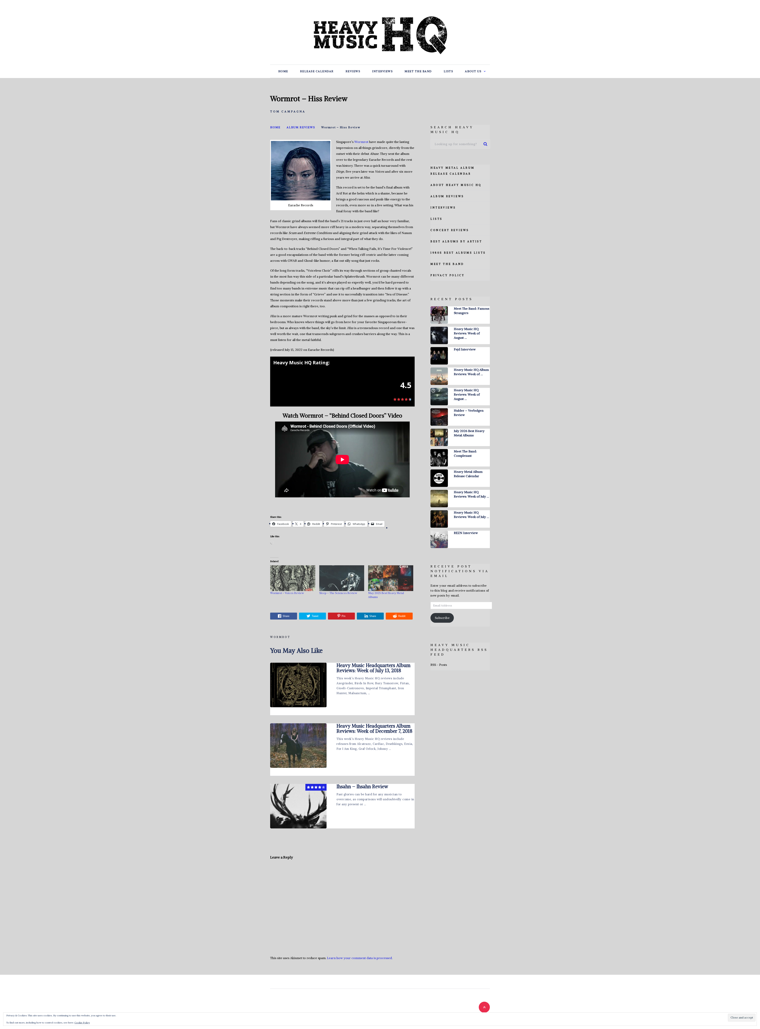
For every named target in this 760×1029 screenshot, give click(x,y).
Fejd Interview (465, 349)
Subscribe (442, 618)
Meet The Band (418, 71)
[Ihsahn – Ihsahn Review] (298, 806)
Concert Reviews (449, 230)
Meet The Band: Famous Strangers (471, 311)
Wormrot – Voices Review (287, 593)
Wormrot (361, 142)
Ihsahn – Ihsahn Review (362, 786)
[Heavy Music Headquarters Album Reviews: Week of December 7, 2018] (298, 745)
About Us (473, 71)
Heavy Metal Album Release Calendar (468, 474)
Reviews (353, 71)
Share (286, 616)
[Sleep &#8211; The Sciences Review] (341, 578)
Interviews (382, 71)
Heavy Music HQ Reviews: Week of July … (471, 494)
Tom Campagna (288, 111)
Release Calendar (317, 71)
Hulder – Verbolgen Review (469, 412)
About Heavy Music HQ (456, 185)
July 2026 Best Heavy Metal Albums (469, 433)
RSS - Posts (438, 665)
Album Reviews (447, 196)
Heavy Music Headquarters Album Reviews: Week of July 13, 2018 (373, 667)
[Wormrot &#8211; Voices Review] (292, 578)
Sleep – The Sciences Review (338, 593)
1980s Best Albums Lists (458, 252)
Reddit (402, 616)
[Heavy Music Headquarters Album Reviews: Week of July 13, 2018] (298, 685)
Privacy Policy (447, 275)
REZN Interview (466, 533)
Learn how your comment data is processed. (359, 958)
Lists (448, 71)
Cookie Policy (82, 1022)
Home (283, 71)
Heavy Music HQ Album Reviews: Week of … (471, 372)
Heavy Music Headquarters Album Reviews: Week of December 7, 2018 (374, 728)
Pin (343, 616)
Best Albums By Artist (456, 241)
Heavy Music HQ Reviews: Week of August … (467, 333)
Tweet (315, 616)
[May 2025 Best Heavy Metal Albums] (390, 578)
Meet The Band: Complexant (465, 453)
